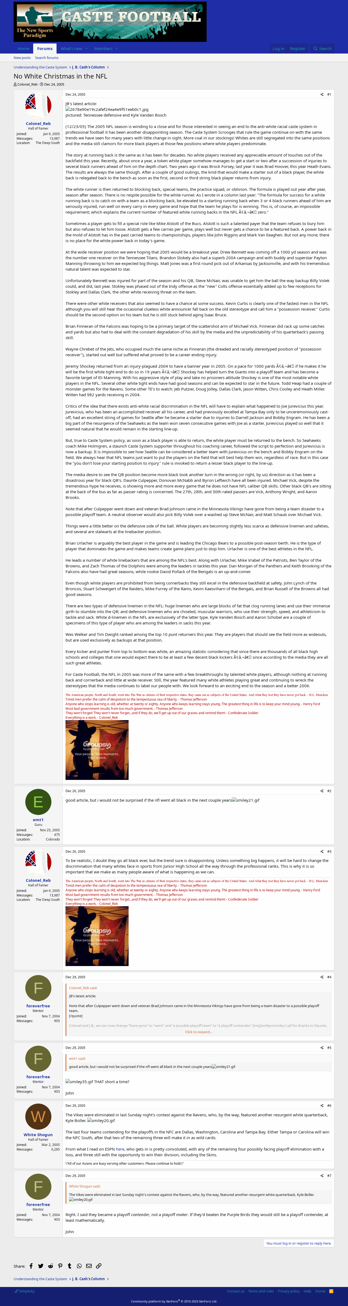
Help (307, 1291)
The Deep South (48, 142)
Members (103, 48)
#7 (329, 1175)
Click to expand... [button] (198, 1031)
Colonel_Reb (27, 84)
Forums (44, 48)
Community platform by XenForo (174, 1301)
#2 (329, 791)
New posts (22, 57)
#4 (329, 977)
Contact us (235, 1291)
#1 (329, 94)
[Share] (322, 95)
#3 (329, 851)
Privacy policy (289, 1291)
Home (23, 48)
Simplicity (26, 1291)
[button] (86, 48)
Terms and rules (261, 1291)
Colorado (53, 839)
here (120, 1149)
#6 (329, 1105)
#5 (329, 1047)
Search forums (46, 57)
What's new (71, 48)
